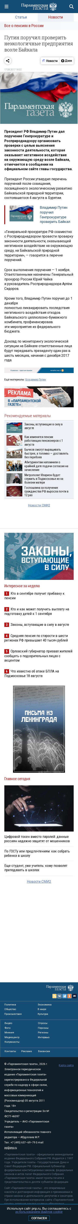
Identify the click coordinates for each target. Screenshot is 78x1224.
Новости (55, 17)
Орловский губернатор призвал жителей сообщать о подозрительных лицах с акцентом (38, 655)
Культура (43, 1013)
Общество (10, 1009)
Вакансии (44, 1051)
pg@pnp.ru (10, 1147)
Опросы (42, 1023)
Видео (8, 1023)
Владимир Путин (35, 379)
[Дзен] (66, 60)
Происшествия (13, 1013)
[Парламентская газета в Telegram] (64, 996)
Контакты (10, 1051)
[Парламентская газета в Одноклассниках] (69, 996)
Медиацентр (12, 1037)
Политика (10, 1004)
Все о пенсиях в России (24, 25)
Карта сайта (66, 1065)
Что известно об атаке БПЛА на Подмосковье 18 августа (31, 673)
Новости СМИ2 (39, 505)
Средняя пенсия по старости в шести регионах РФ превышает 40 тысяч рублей (36, 637)
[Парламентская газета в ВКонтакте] (59, 996)
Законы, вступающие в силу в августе (40, 624)
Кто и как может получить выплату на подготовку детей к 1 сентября (36, 611)
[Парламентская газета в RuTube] (74, 996)
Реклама (26, 1051)
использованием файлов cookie (39, 1212)
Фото (7, 1027)
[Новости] (50, 60)
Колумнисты (12, 1041)
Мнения (9, 1032)
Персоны (43, 1027)
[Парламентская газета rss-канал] (54, 996)
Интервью (43, 1037)
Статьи (21, 17)
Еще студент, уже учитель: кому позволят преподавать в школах (35, 867)
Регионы (43, 1032)
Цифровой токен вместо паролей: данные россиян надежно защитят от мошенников (37, 838)
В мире (42, 1009)
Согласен (39, 1218)
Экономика (45, 1004)
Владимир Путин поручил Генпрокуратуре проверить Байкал (55, 214)
